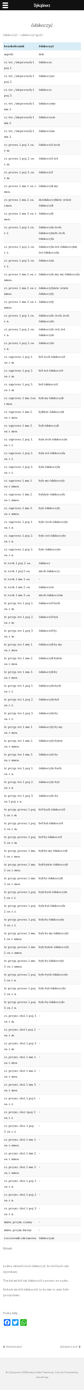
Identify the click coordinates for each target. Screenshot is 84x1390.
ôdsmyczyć (69, 1346)
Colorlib (59, 1372)
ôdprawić (13, 1346)
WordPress (42, 1377)
